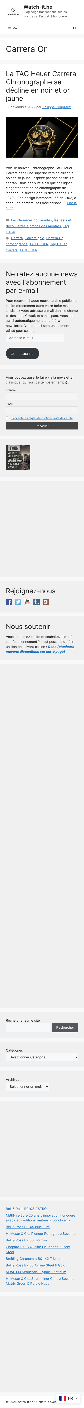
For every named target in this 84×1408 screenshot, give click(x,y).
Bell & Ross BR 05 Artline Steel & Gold (35, 1265)
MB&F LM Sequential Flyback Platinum (36, 1272)
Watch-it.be (37, 7)
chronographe (17, 244)
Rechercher (65, 1027)
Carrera (17, 238)
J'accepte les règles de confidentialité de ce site (42, 418)
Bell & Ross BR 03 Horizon (26, 1240)
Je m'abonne (22, 353)
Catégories (14, 1050)
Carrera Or (54, 238)
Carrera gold (34, 238)
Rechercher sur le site (23, 1020)
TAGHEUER (28, 250)
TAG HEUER (38, 244)
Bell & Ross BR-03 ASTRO (26, 1209)
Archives (12, 1079)
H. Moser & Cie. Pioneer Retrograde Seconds (41, 1234)
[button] (74, 28)
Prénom (11, 390)
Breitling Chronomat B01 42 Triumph (34, 1259)
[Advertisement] (42, 529)
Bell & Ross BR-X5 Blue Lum (28, 1227)
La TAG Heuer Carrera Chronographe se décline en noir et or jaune (41, 85)
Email (9, 404)
